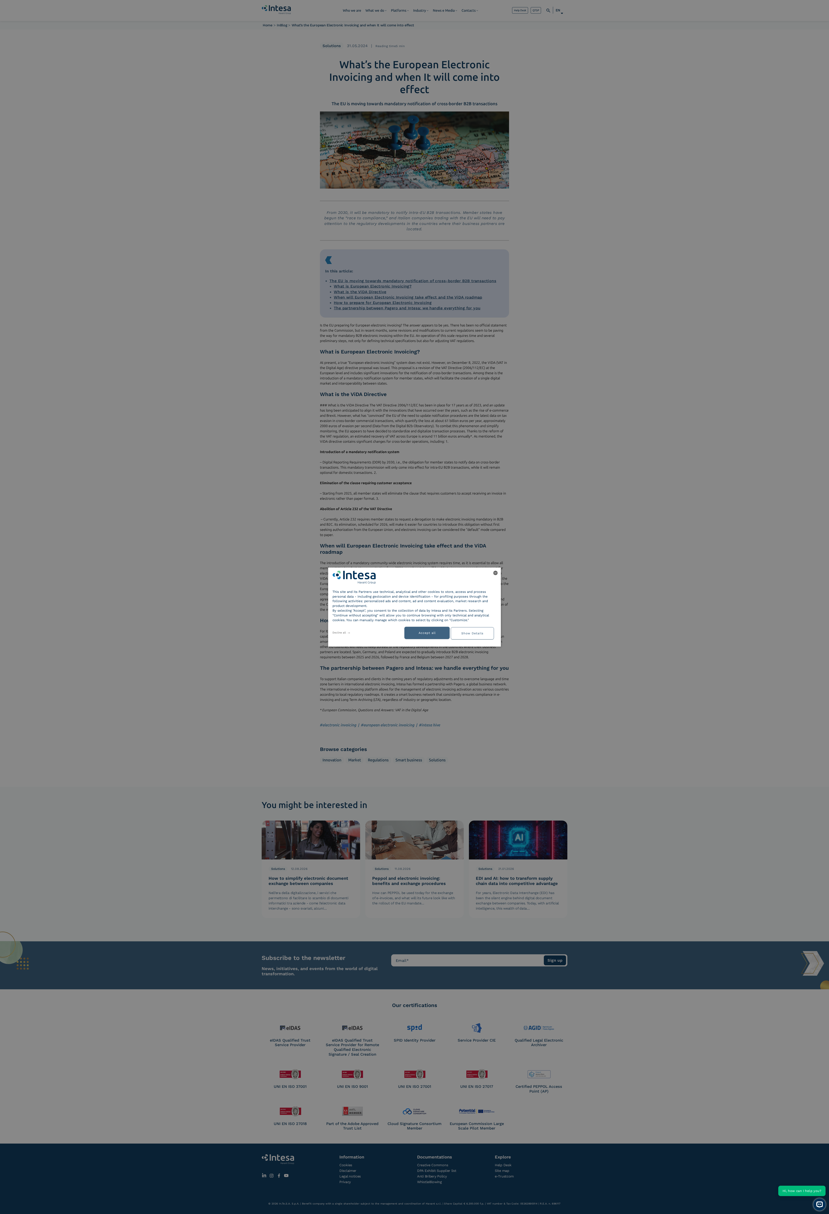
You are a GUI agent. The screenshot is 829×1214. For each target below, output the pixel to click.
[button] (474, 633)
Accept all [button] (427, 633)
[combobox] (495, 573)
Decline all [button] (339, 632)
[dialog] (414, 606)
